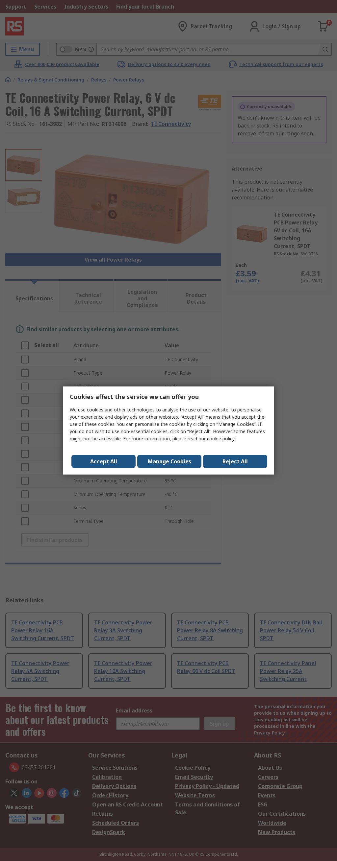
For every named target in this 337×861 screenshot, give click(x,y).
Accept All (103, 461)
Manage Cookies (169, 461)
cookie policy (220, 438)
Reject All (235, 461)
